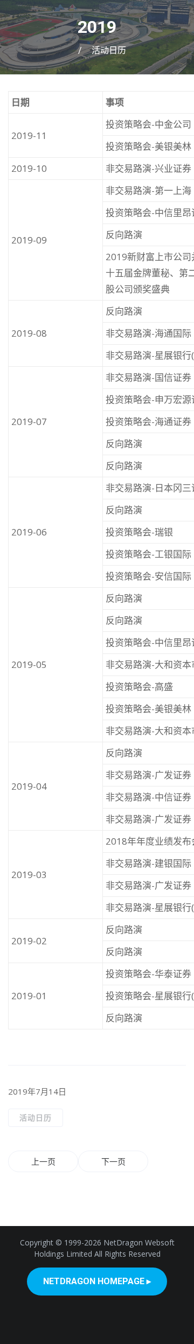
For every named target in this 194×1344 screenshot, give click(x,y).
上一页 (43, 1161)
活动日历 (109, 50)
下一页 (113, 1161)
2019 (97, 27)
